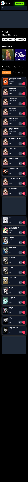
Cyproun (11, 230)
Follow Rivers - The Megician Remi (14, 228)
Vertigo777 (11, 239)
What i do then (12, 108)
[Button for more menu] (24, 79)
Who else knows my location (14, 129)
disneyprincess (21, 39)
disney (5, 39)
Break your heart (13, 158)
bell (10, 217)
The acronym (12, 297)
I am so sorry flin (13, 118)
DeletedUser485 (13, 219)
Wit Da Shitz (12, 287)
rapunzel (12, 39)
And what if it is (13, 188)
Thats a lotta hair (13, 168)
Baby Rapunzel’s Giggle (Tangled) (15, 79)
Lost (10, 317)
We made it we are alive (15, 138)
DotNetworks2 (12, 90)
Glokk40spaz (12, 247)
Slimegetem (12, 257)
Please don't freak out (14, 178)
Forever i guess (13, 98)
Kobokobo (11, 249)
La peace (11, 237)
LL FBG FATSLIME (13, 327)
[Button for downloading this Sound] (23, 83)
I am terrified (12, 88)
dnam (10, 170)
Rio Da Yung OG (13, 277)
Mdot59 (11, 307)
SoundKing (11, 81)
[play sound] (5, 81)
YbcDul (11, 267)
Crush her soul (12, 148)
